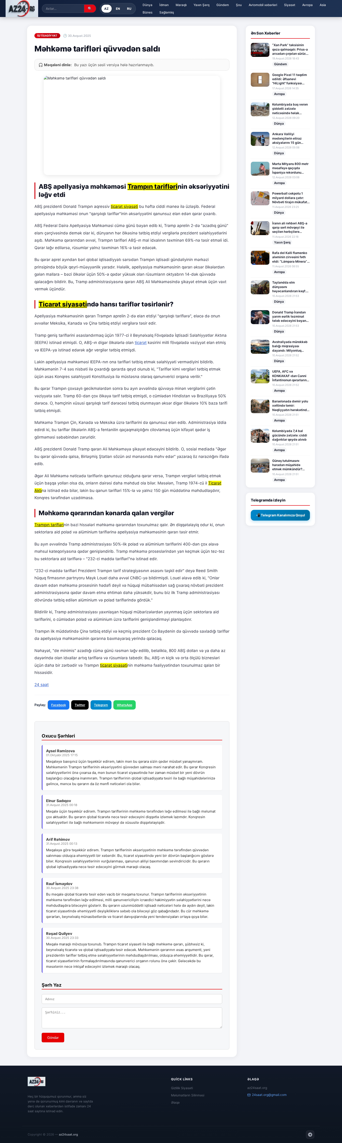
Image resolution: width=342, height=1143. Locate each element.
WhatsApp (124, 705)
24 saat (41, 684)
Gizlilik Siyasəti (182, 1088)
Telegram (101, 705)
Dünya (147, 5)
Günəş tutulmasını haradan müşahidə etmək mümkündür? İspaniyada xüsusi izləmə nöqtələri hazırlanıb (287, 465)
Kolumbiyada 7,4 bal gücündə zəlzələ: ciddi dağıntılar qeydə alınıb (289, 435)
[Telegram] (310, 1134)
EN (118, 8)
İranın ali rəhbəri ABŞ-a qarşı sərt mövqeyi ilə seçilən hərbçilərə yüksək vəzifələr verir (289, 227)
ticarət (141, 342)
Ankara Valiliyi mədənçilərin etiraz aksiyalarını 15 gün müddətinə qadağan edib (287, 138)
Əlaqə (175, 1102)
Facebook (58, 705)
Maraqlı (181, 5)
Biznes (147, 12)
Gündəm (222, 5)
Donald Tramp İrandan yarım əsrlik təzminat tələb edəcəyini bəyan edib (289, 316)
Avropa (307, 5)
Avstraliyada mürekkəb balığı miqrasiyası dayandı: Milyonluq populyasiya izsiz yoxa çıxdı (290, 346)
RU (129, 8)
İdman (164, 5)
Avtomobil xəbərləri (263, 5)
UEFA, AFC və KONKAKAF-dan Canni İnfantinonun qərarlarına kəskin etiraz (290, 376)
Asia (323, 5)
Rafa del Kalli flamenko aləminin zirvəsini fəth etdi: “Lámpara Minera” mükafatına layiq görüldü (289, 257)
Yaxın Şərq (201, 5)
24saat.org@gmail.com (269, 1095)
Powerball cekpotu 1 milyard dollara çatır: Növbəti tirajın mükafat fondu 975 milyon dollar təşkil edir (290, 198)
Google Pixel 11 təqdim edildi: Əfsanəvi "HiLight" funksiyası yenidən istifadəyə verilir (289, 79)
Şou (239, 5)
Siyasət (289, 5)
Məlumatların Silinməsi (187, 1095)
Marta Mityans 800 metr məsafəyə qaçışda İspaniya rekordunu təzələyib (290, 168)
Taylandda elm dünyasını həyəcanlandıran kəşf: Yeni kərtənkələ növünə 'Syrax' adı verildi (290, 287)
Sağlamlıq (166, 12)
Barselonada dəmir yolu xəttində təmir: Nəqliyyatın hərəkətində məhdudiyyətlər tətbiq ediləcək (290, 405)
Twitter (80, 705)
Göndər (53, 1038)
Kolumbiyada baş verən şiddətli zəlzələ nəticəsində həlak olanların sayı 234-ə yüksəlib (290, 109)
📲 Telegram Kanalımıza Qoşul (280, 515)
